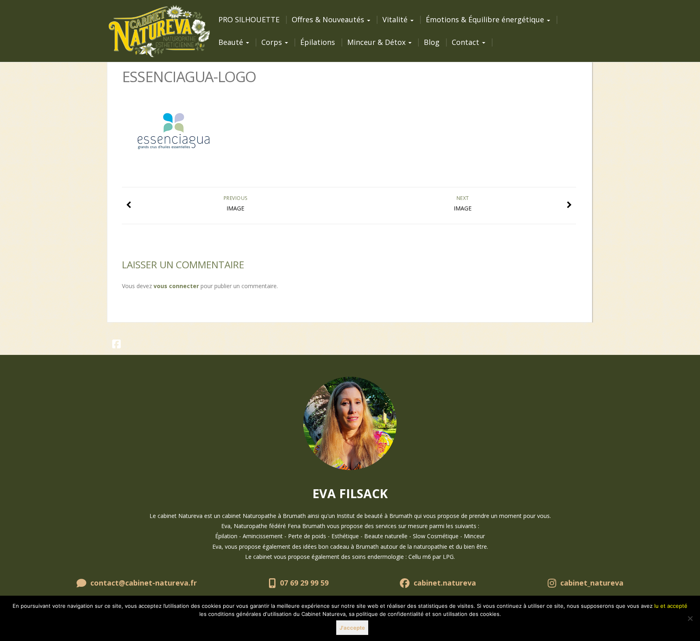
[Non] (690, 618)
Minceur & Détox (377, 42)
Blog (432, 42)
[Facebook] (117, 345)
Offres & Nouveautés (329, 19)
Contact (466, 42)
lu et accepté (670, 606)
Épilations (317, 42)
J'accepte (352, 627)
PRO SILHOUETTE (249, 19)
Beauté (231, 42)
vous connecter (176, 286)
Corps (272, 42)
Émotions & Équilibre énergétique (486, 19)
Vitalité (396, 19)
